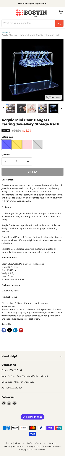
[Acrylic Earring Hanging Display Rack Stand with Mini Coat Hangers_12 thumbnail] (21, 108)
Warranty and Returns (13, 446)
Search (9, 443)
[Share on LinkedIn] (15, 330)
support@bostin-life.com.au (21, 381)
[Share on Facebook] (4, 330)
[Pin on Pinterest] (21, 330)
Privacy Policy (33, 446)
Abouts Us (19, 443)
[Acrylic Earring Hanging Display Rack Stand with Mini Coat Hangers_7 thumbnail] (32, 108)
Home (5, 32)
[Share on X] (9, 330)
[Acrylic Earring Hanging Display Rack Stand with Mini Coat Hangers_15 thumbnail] (42, 108)
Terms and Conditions (51, 446)
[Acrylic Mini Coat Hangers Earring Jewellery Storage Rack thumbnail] (53, 108)
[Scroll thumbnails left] (3, 108)
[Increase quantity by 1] (28, 161)
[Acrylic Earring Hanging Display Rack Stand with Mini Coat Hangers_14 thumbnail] (11, 108)
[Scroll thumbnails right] (60, 108)
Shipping (52, 443)
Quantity (6, 155)
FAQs (29, 443)
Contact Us (40, 443)
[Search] (59, 23)
